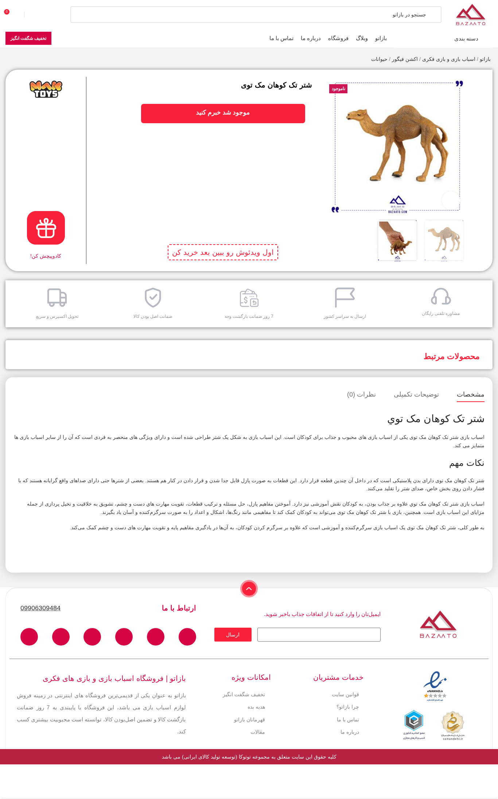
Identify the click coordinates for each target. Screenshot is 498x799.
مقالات (257, 732)
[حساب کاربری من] (38, 14)
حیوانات (379, 59)
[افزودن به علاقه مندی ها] (480, 80)
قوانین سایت (345, 694)
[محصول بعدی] (9, 59)
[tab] (471, 395)
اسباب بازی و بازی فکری (448, 59)
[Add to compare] (480, 95)
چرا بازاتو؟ (347, 707)
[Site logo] (470, 14)
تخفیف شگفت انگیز (28, 38)
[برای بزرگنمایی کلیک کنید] (451, 200)
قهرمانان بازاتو (249, 719)
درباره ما (350, 732)
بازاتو (485, 59)
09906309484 (40, 608)
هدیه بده (256, 707)
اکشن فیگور (405, 59)
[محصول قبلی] (23, 59)
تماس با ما (348, 719)
